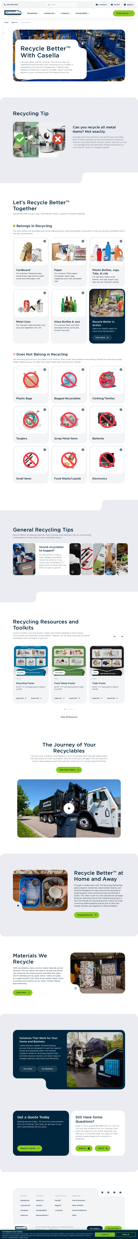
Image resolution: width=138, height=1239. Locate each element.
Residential (32, 13)
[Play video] (83, 44)
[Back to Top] (2, 26)
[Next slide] (122, 637)
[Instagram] (108, 1192)
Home (6, 22)
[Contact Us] (2, 41)
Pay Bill (117, 4)
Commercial (49, 13)
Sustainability (81, 13)
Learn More (21, 993)
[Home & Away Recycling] (2, 36)
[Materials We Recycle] (2, 38)
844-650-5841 (12, 4)
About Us (14, 22)
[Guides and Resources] (3, 33)
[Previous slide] (115, 637)
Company (65, 13)
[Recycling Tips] (2, 31)
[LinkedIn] (102, 1192)
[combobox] (63, 5)
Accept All (104, 1234)
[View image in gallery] (76, 988)
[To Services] (2, 39)
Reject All (125, 1234)
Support (130, 4)
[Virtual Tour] (2, 34)
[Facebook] (114, 1192)
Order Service (122, 13)
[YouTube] (120, 1192)
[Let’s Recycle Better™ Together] (2, 30)
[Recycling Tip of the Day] (2, 28)
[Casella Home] (13, 13)
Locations (103, 4)
